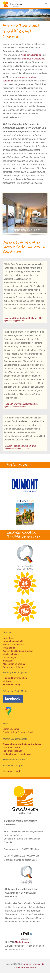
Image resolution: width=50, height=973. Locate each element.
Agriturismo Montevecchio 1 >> (17, 407)
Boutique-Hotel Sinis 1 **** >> (16, 448)
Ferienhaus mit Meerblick (32, 59)
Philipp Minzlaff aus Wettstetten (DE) (21, 404)
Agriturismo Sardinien (31, 55)
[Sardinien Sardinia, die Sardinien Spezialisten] (13, 4)
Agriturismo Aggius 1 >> (14, 321)
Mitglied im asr (22, 942)
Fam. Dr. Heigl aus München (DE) (20, 446)
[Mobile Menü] (46, 4)
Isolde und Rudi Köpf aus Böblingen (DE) (23, 318)
